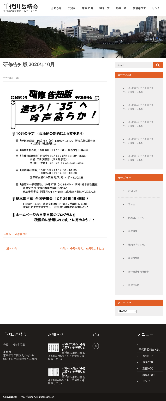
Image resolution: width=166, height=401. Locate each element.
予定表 (72, 8)
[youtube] (96, 346)
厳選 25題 (87, 8)
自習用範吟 (134, 285)
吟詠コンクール (136, 217)
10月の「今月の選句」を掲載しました (83, 248)
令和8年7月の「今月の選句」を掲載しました (73, 347)
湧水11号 (10, 248)
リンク (156, 8)
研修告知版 (21, 234)
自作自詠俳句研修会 (138, 271)
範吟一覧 (104, 8)
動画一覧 (121, 8)
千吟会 (131, 204)
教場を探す (139, 8)
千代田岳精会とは (149, 349)
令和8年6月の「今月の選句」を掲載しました (73, 371)
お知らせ (56, 8)
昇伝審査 (132, 231)
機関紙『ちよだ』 (137, 244)
